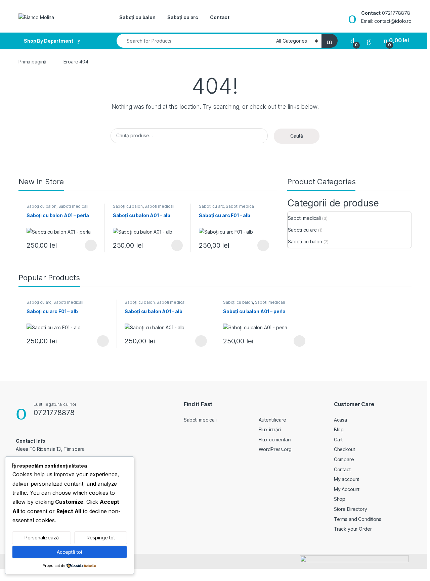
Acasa (340, 420)
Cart (338, 439)
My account (346, 479)
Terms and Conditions (357, 519)
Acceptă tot (69, 552)
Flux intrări (270, 429)
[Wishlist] (369, 40)
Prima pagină (32, 61)
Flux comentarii (275, 439)
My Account (347, 489)
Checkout (344, 449)
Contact (219, 17)
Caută (296, 136)
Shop (339, 499)
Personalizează (42, 537)
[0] (352, 40)
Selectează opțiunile (84, 245)
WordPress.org (275, 449)
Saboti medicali (73, 206)
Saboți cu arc (182, 17)
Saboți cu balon (137, 17)
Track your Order (353, 529)
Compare (344, 459)
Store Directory (350, 509)
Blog (339, 429)
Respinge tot (101, 537)
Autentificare (272, 420)
